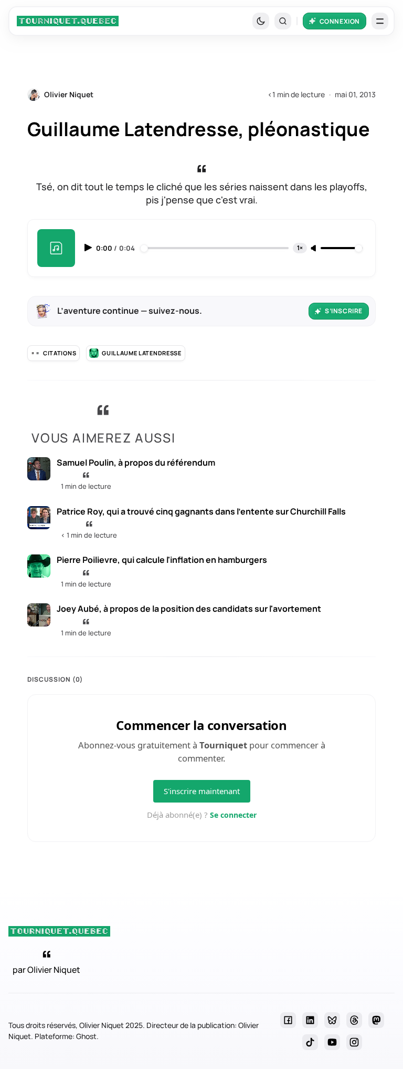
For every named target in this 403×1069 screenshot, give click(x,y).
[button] (282, 21)
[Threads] (354, 1020)
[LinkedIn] (310, 1020)
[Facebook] (288, 1020)
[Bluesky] (332, 1020)
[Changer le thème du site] (260, 21)
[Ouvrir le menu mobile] (380, 21)
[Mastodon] (376, 1020)
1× (300, 247)
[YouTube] (332, 1042)
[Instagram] (354, 1042)
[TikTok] (310, 1042)
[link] (68, 21)
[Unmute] (314, 248)
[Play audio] (89, 247)
